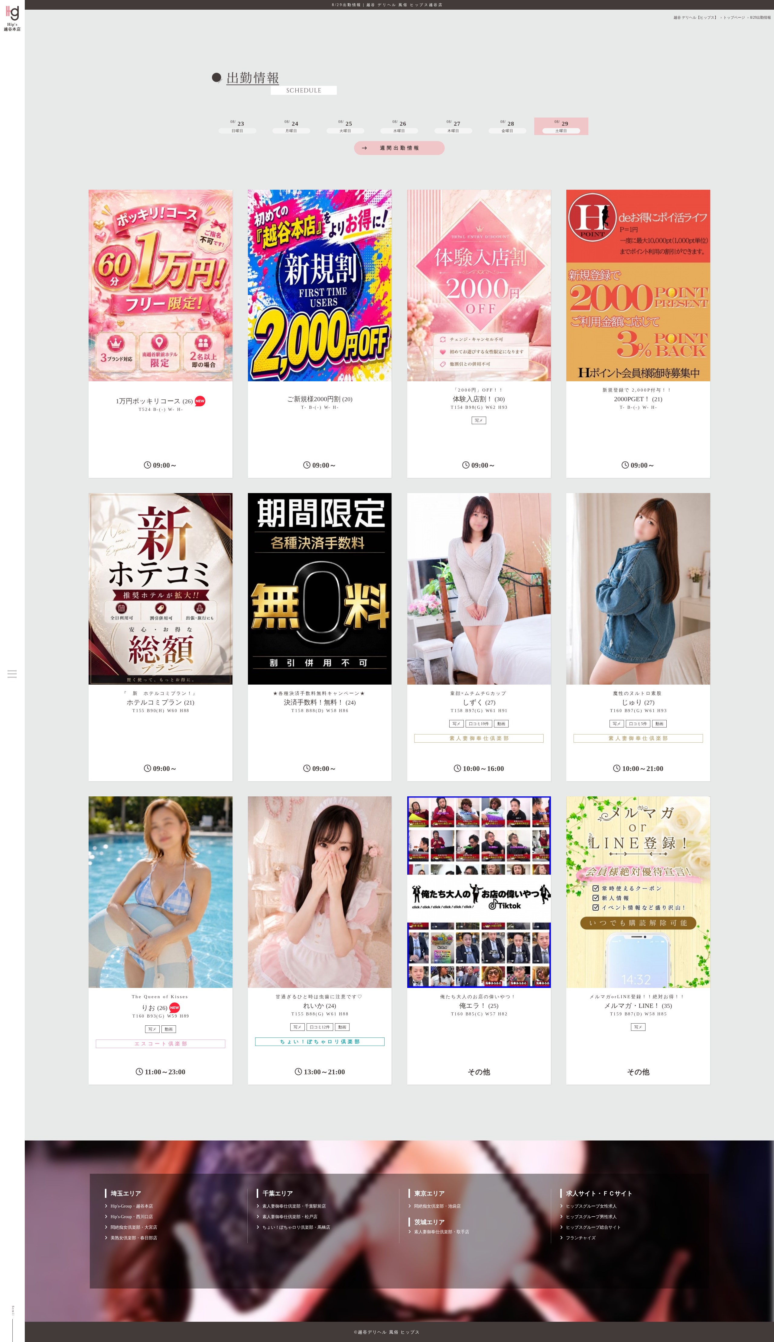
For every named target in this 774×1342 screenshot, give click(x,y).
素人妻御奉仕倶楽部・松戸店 (288, 1217)
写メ (479, 420)
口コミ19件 (479, 723)
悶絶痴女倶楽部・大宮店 (132, 1227)
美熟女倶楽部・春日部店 (132, 1238)
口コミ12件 (320, 1027)
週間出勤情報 (400, 147)
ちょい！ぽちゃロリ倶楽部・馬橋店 (294, 1227)
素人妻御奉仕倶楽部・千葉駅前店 (292, 1206)
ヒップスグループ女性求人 (589, 1206)
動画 (501, 723)
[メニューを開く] (12, 674)
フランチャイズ (579, 1238)
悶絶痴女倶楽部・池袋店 (436, 1206)
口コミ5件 (638, 723)
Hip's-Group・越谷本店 (130, 1206)
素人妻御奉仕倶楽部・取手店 (440, 1232)
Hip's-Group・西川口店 (130, 1217)
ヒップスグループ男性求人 (589, 1217)
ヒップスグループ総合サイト (591, 1227)
